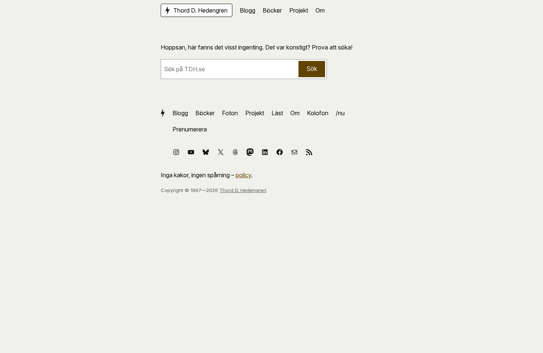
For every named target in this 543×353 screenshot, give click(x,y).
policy (243, 175)
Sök (312, 69)
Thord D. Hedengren (242, 190)
